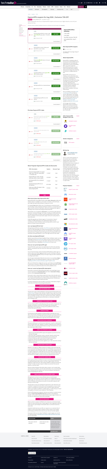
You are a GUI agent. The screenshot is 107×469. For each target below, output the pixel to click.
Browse (68, 6)
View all (77, 185)
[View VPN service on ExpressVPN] (31, 35)
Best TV (56, 438)
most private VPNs (71, 99)
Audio (48, 6)
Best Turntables (66, 436)
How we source (21, 30)
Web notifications (69, 460)
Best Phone (57, 436)
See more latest (54, 431)
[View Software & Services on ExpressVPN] (31, 74)
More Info (63, 25)
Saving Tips (21, 28)
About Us (29, 457)
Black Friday (31, 293)
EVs (65, 6)
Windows (43, 260)
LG (67, 9)
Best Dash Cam (82, 438)
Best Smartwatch (58, 442)
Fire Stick (53, 260)
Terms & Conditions (56, 41)
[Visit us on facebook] (84, 2)
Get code (56, 34)
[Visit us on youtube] (88, 2)
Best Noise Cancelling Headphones (70, 438)
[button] (104, 2)
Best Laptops (46, 436)
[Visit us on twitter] (86, 2)
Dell (71, 9)
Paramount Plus (60, 9)
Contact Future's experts (45, 457)
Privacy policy (30, 460)
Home (61, 6)
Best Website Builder (35, 442)
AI (32, 6)
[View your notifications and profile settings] (100, 3)
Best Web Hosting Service (36, 440)
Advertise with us (57, 460)
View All (77, 115)
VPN (52, 6)
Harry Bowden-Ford (37, 19)
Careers (42, 462)
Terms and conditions (70, 457)
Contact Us (56, 457)
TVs (35, 6)
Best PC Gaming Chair (48, 442)
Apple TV (47, 260)
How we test (21, 32)
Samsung (52, 9)
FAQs (20, 26)
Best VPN (33, 436)
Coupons (33, 14)
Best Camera (81, 436)
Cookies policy (43, 460)
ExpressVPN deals (40, 239)
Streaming (39, 6)
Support (20, 33)
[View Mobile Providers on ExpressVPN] (31, 61)
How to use (21, 29)
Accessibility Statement (32, 462)
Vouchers (30, 19)
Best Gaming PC (47, 440)
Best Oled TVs (57, 440)
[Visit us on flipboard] (90, 2)
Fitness (44, 6)
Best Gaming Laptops (48, 438)
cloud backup (45, 242)
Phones (22, 6)
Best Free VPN (34, 438)
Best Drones (81, 440)
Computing (27, 6)
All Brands (37, 9)
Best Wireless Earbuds (68, 440)
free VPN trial (47, 228)
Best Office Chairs (67, 442)
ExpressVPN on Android (36, 260)
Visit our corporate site (68, 449)
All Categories (44, 9)
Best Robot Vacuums (83, 442)
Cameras (57, 6)
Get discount (56, 48)
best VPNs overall (74, 101)
